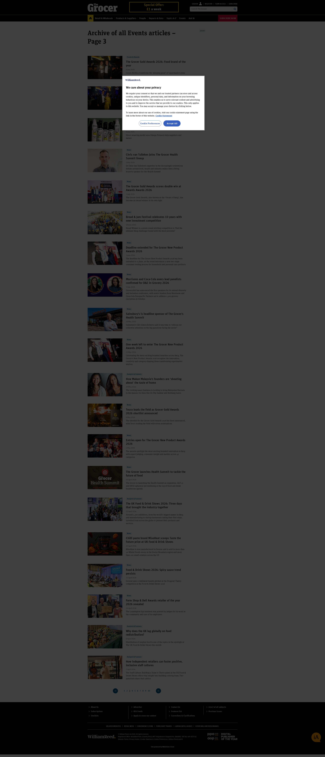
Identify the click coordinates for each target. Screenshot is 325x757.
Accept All (172, 123)
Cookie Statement (164, 115)
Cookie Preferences (150, 123)
